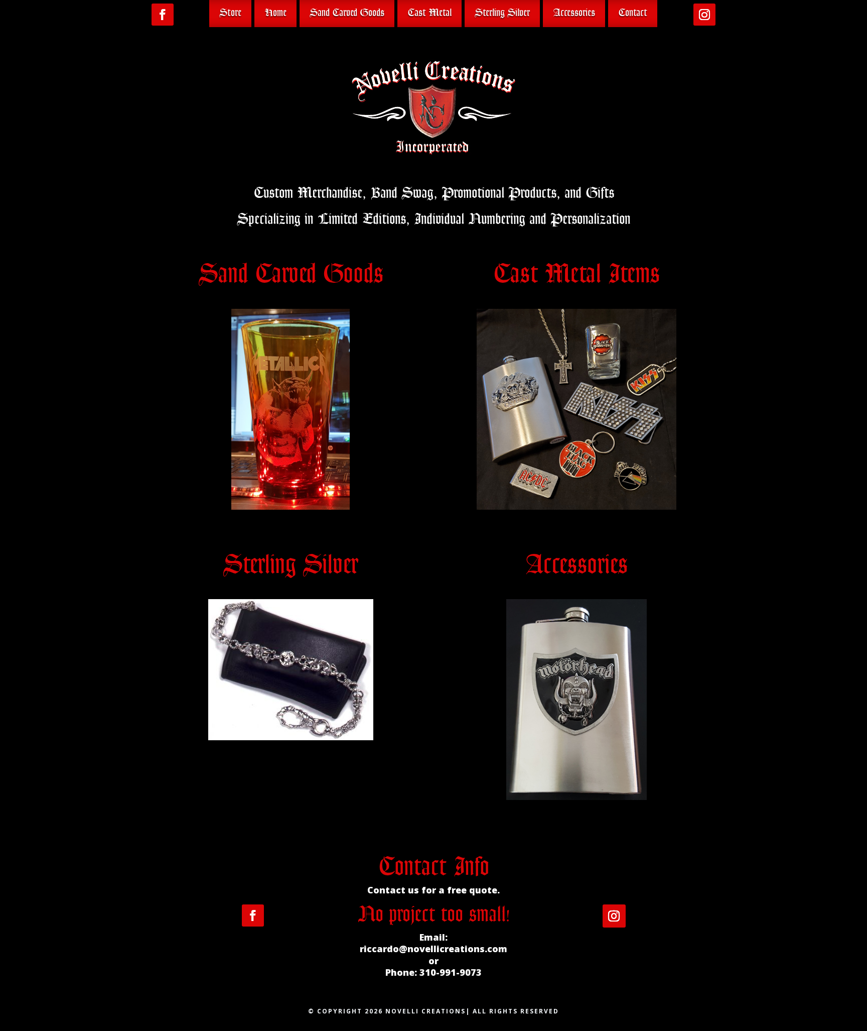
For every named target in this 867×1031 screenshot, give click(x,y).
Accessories (574, 13)
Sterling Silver (502, 13)
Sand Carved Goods (347, 13)
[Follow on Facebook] (163, 15)
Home (275, 13)
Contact (632, 13)
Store (230, 13)
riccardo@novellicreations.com (433, 949)
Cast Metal (429, 13)
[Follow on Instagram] (704, 15)
